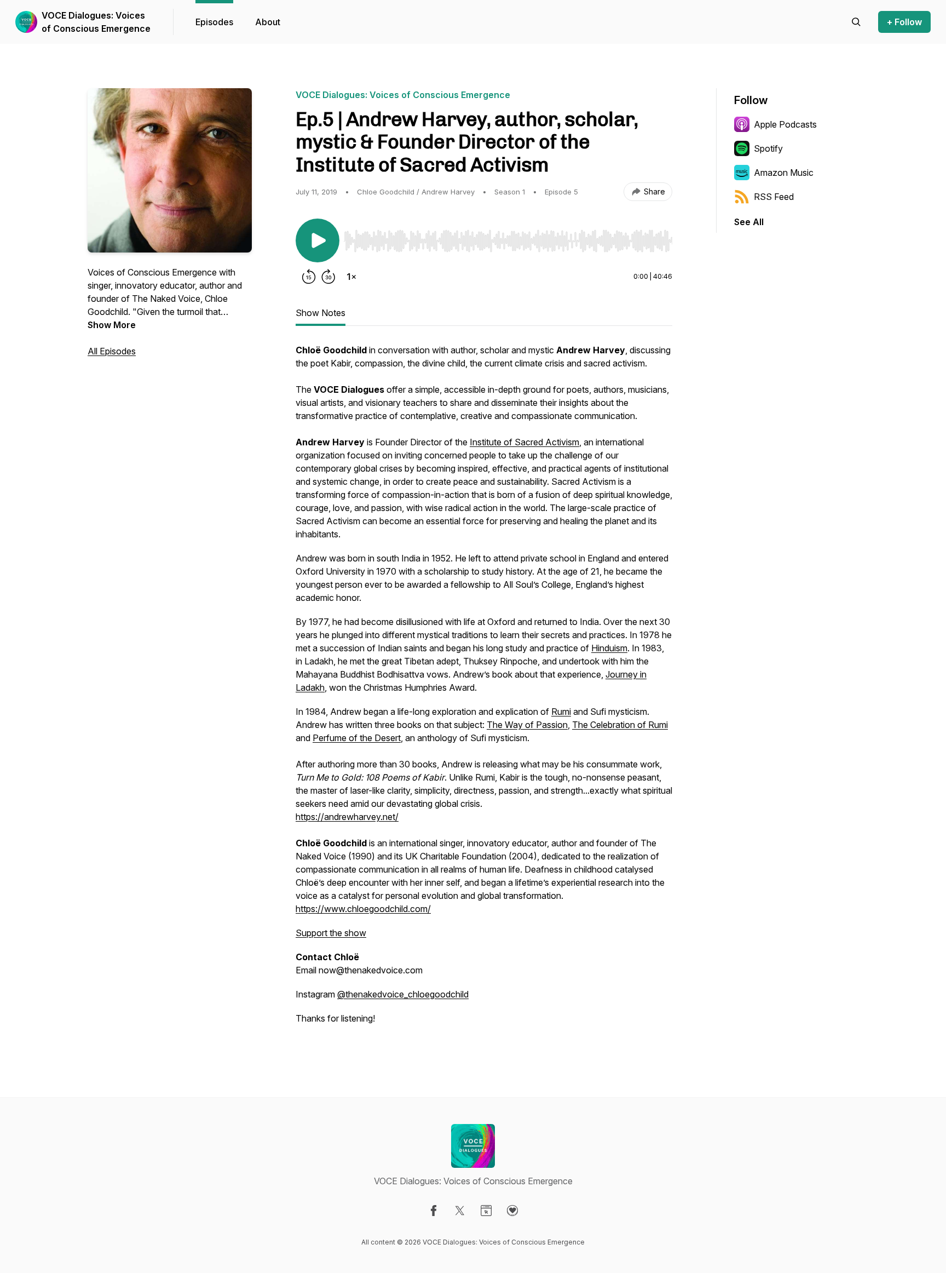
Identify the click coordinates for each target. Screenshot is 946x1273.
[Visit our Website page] (486, 1210)
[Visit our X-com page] (459, 1210)
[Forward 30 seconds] (328, 276)
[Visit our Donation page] (512, 1210)
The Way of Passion (527, 724)
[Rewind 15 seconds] (308, 276)
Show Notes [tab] (320, 312)
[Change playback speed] (351, 276)
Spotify (768, 148)
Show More (112, 324)
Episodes (214, 21)
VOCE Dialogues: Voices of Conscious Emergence (96, 22)
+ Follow (904, 21)
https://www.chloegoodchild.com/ (363, 908)
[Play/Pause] (317, 240)
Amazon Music (784, 172)
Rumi (561, 711)
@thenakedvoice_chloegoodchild (403, 994)
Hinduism (609, 648)
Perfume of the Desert (357, 737)
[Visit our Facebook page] (433, 1210)
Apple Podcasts (785, 124)
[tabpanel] (484, 689)
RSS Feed (774, 196)
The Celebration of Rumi (620, 724)
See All (749, 221)
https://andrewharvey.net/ (347, 816)
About (267, 21)
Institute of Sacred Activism (524, 442)
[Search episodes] (856, 21)
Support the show (331, 932)
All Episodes (112, 351)
